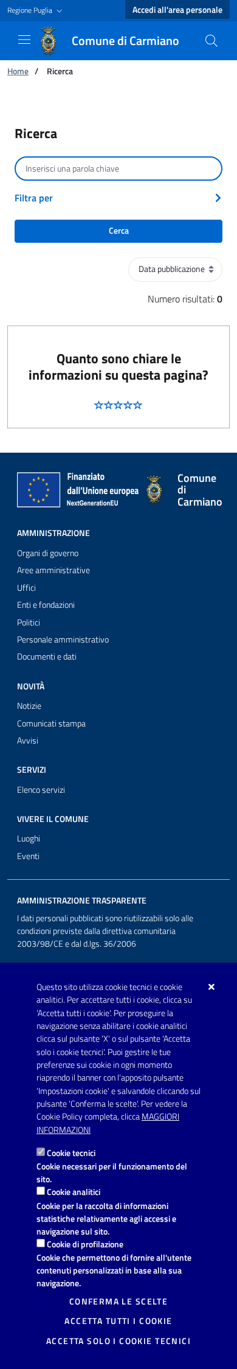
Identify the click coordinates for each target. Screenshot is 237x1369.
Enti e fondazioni (46, 604)
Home (18, 70)
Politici (28, 622)
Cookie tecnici (71, 1152)
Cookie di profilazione (85, 1244)
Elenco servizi (41, 789)
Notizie (29, 705)
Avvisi (27, 740)
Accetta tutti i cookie (118, 1321)
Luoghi (28, 838)
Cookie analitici (73, 1191)
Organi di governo (47, 553)
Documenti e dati (47, 656)
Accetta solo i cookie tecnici (118, 1341)
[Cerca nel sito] (211, 40)
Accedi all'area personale (177, 9)
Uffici (26, 587)
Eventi (28, 856)
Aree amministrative (53, 570)
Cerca (119, 230)
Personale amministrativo (63, 639)
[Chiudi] (212, 987)
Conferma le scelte (118, 1301)
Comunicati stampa (51, 723)
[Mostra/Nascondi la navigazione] (24, 39)
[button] (36, 10)
